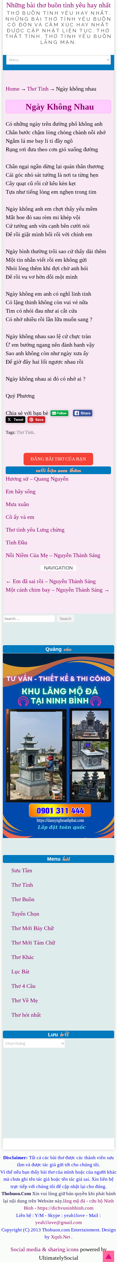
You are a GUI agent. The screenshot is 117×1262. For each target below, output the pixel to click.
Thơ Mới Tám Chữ (33, 942)
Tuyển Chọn (25, 914)
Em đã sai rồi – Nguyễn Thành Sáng (51, 581)
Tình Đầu (16, 542)
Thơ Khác (22, 957)
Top (108, 1256)
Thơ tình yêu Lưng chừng (35, 529)
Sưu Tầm (21, 870)
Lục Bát (20, 971)
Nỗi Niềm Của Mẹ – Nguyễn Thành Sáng (53, 555)
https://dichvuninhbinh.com (65, 1208)
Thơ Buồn (22, 899)
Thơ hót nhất (26, 1015)
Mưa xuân (17, 504)
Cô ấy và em (20, 517)
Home (13, 89)
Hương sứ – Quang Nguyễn (37, 479)
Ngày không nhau (60, 106)
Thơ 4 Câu (23, 986)
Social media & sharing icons (45, 1249)
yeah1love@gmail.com (58, 1222)
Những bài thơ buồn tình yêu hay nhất (58, 5)
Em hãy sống (20, 491)
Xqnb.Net (60, 1237)
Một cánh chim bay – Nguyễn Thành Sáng (58, 590)
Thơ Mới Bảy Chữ (32, 928)
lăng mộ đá (74, 1201)
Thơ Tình (38, 89)
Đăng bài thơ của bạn (58, 459)
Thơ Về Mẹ (24, 1000)
